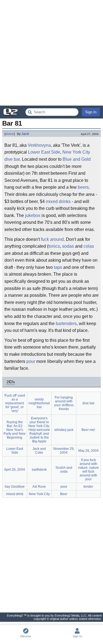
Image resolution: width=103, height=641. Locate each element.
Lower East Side (44, 152)
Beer (63, 494)
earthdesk (39, 469)
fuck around (52, 239)
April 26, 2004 (14, 469)
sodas (68, 246)
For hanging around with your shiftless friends (64, 403)
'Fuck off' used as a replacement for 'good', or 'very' (14, 403)
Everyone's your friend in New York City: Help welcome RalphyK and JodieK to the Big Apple (39, 429)
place (9, 134)
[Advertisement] (51, 52)
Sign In (90, 112)
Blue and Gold (77, 159)
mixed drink (14, 494)
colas (88, 246)
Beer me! (88, 430)
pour (30, 361)
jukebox (32, 215)
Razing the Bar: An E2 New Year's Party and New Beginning (15, 429)
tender (88, 486)
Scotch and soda (63, 469)
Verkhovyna (39, 145)
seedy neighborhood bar (39, 403)
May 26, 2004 (88, 451)
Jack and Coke (39, 450)
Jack (25, 134)
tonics (54, 246)
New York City (76, 152)
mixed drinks (58, 201)
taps (58, 267)
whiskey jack (63, 430)
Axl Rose (39, 486)
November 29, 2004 (63, 450)
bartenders (66, 323)
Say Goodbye (14, 486)
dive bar (12, 159)
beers (83, 187)
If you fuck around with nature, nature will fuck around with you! (88, 469)
